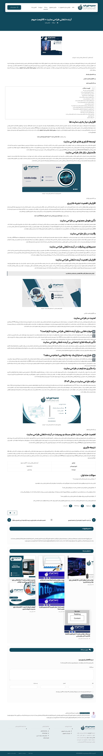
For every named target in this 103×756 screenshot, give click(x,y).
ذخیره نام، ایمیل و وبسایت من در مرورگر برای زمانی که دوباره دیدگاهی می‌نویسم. (73, 692)
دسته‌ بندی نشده (85, 638)
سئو (88, 737)
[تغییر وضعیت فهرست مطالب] (92, 88)
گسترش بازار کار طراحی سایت (87, 94)
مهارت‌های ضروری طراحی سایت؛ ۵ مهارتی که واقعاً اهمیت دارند (48, 216)
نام (92, 683)
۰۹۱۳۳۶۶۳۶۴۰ (44, 731)
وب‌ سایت (35, 683)
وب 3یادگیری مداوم (91, 83)
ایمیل (64, 683)
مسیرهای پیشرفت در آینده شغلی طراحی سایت (84, 100)
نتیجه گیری (90, 116)
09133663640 (79, 753)
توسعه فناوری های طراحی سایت (87, 92)
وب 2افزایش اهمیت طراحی (90, 79)
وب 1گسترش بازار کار (91, 74)
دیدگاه (91, 667)
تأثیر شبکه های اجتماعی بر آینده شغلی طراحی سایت (83, 107)
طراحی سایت (65, 505)
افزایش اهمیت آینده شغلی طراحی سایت (85, 102)
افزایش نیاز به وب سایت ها (88, 90)
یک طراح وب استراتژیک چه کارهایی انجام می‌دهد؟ (83, 109)
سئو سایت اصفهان (66, 733)
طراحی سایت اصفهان (65, 731)
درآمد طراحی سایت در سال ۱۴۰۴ (87, 112)
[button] (14, 512)
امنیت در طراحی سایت (89, 104)
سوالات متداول (90, 117)
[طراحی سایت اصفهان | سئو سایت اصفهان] (87, 7)
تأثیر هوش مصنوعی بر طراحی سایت (86, 97)
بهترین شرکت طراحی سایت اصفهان (28, 68)
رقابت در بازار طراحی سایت (88, 99)
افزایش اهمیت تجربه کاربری (87, 95)
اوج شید (89, 733)
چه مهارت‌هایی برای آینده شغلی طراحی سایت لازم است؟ (82, 105)
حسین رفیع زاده (88, 505)
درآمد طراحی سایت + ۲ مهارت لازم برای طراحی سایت (48, 137)
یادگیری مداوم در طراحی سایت (86, 111)
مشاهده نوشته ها (88, 528)
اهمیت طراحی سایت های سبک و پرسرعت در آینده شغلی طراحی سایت (79, 114)
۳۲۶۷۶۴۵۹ (44, 733)
